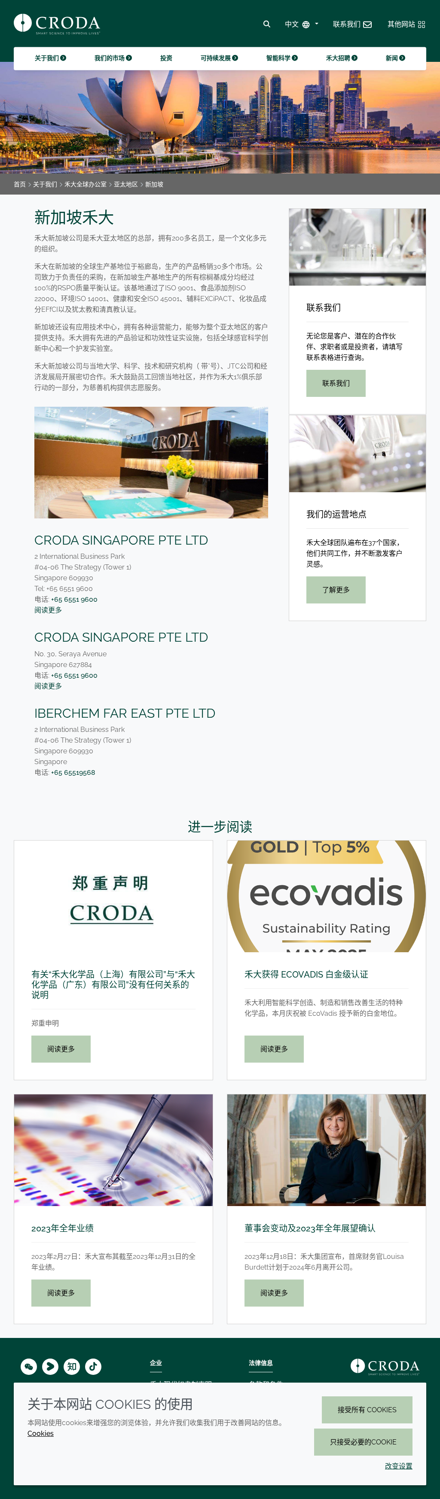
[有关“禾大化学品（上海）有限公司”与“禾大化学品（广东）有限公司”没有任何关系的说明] (113, 896)
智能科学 (279, 58)
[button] (353, 24)
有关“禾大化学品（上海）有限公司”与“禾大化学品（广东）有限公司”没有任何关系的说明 (113, 984)
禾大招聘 (338, 58)
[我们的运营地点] (357, 453)
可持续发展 (216, 58)
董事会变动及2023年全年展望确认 (310, 1228)
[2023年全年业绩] (113, 1150)
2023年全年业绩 (62, 1228)
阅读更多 (48, 610)
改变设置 (398, 1466)
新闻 (392, 58)
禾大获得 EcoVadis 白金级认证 (306, 974)
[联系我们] (357, 247)
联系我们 (323, 308)
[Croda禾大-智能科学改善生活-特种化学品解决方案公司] (57, 24)
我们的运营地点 (336, 514)
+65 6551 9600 (74, 599)
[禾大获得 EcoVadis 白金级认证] (326, 896)
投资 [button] (166, 58)
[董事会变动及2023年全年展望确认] (326, 1150)
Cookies (41, 1433)
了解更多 (336, 590)
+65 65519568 (73, 772)
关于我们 (47, 58)
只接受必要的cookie (363, 1442)
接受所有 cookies (367, 1410)
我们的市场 (110, 58)
